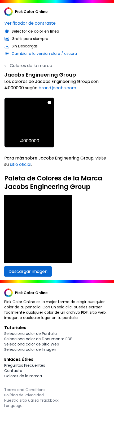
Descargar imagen (27, 271)
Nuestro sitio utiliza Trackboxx (31, 400)
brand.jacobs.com (57, 88)
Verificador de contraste (30, 23)
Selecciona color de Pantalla (30, 333)
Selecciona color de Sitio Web (31, 344)
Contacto (13, 370)
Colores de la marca (28, 66)
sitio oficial (20, 164)
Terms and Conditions (24, 389)
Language (13, 405)
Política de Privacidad (24, 395)
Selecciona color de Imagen (30, 349)
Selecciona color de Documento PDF (38, 339)
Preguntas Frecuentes (24, 365)
